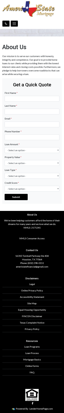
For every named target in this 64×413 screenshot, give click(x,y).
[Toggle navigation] (14, 24)
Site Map (32, 303)
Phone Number (13, 131)
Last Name (11, 105)
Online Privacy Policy (32, 290)
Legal (32, 284)
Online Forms (32, 365)
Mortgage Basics (32, 359)
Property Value (13, 157)
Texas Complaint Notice (32, 322)
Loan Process (32, 353)
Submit (16, 197)
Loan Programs (32, 346)
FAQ (32, 372)
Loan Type (11, 169)
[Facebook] (32, 403)
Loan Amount (12, 144)
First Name (11, 92)
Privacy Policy (32, 329)
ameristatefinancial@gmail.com (32, 266)
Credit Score (12, 182)
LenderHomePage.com (41, 408)
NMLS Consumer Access (32, 238)
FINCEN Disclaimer (32, 316)
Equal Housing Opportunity (32, 309)
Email (8, 118)
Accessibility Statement (32, 296)
